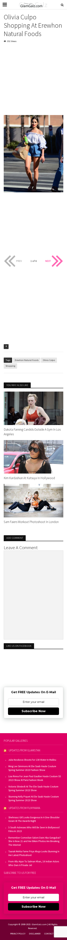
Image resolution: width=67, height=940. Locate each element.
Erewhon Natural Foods (27, 360)
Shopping (10, 365)
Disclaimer (34, 933)
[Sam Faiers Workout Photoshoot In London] (33, 500)
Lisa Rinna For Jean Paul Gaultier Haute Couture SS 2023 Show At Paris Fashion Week (34, 778)
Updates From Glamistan (24, 750)
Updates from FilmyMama (24, 808)
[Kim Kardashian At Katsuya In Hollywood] (33, 456)
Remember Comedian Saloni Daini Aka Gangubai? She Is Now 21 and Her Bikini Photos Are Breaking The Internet (34, 841)
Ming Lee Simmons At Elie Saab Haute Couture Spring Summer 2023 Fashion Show (32, 768)
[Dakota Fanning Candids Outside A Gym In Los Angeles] (33, 408)
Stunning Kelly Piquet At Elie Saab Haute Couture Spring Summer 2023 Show (33, 798)
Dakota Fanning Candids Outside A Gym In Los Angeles (32, 431)
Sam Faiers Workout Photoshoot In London (31, 522)
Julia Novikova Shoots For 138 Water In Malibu (32, 759)
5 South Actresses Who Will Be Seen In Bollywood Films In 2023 (34, 829)
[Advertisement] (33, 81)
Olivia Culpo (49, 360)
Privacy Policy (17, 933)
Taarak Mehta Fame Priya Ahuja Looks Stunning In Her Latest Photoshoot (33, 853)
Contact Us (50, 933)
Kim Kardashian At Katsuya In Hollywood (29, 478)
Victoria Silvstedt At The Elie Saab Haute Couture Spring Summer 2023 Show (33, 788)
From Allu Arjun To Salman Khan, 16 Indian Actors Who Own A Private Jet (33, 863)
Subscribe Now (34, 711)
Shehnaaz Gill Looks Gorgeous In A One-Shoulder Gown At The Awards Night (34, 819)
